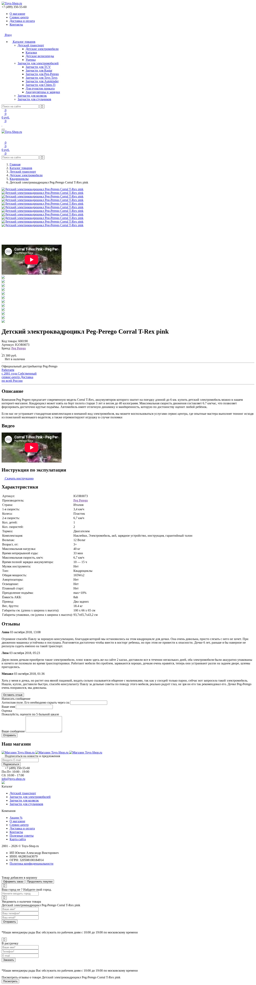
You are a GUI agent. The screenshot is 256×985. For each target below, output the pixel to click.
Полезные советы (22, 835)
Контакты (16, 24)
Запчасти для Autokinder (42, 81)
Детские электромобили (42, 49)
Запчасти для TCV (38, 67)
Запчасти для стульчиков (34, 99)
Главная (15, 164)
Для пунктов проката (40, 88)
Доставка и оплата (22, 21)
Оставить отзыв (12, 694)
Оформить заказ (13, 881)
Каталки (31, 52)
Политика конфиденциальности (31, 863)
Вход (8, 35)
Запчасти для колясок (32, 95)
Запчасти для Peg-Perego (42, 74)
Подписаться (11, 764)
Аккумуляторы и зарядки (43, 92)
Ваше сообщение (13, 731)
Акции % (16, 817)
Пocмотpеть (10, 981)
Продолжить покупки (39, 881)
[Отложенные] (2, 124)
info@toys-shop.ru (13, 779)
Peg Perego (18, 348)
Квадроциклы (19, 178)
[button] (3, 874)
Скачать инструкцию (19, 478)
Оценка (7, 710)
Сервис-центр (19, 17)
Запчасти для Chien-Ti (40, 85)
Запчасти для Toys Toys (41, 77)
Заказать (8, 959)
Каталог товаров (23, 41)
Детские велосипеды (40, 56)
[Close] (4, 886)
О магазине (17, 13)
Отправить (9, 921)
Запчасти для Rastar (39, 70)
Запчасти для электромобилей (38, 63)
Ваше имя (8, 706)
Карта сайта (18, 839)
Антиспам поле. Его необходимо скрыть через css (35, 702)
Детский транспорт (31, 45)
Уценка (31, 59)
